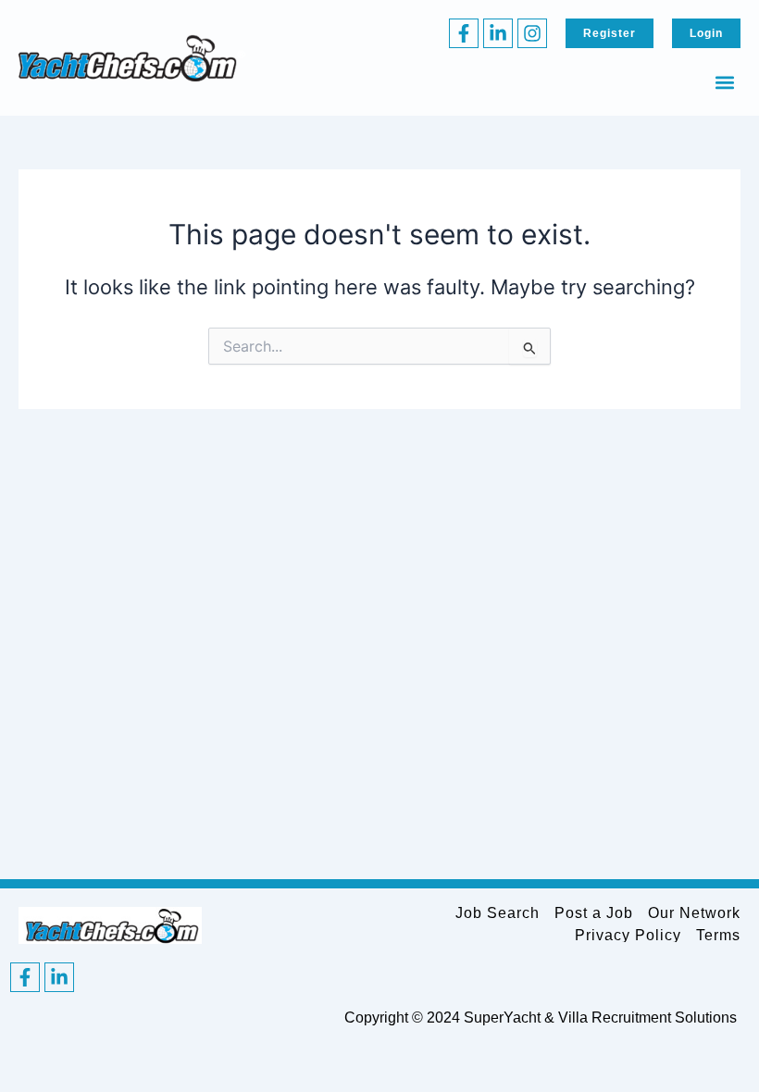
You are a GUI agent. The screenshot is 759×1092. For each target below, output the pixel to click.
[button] (725, 82)
